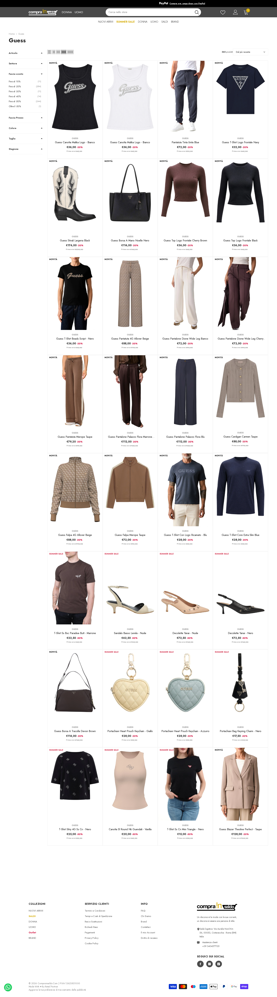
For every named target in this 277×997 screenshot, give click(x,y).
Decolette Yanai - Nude (185, 633)
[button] (49, 52)
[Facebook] (200, 964)
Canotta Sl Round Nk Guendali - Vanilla (130, 829)
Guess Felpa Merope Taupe (130, 535)
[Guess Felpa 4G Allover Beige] (75, 489)
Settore (13, 63)
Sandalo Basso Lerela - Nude (130, 633)
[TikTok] (218, 964)
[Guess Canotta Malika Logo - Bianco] (75, 97)
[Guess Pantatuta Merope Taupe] (75, 391)
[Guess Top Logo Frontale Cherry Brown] (185, 195)
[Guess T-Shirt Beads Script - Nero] (75, 293)
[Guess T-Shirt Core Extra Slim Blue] (240, 489)
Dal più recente (243, 52)
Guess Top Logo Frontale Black (240, 240)
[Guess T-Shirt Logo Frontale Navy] (240, 97)
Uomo (79, 12)
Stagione (13, 149)
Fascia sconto (16, 74)
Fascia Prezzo (16, 117)
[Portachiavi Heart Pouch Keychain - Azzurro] (185, 686)
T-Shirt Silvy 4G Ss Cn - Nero (75, 829)
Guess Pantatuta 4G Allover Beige (130, 339)
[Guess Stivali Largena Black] (75, 195)
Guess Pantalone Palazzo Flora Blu (185, 437)
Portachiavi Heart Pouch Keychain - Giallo (130, 731)
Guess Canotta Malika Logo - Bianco (75, 142)
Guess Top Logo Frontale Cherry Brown (185, 240)
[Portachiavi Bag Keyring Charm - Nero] (240, 686)
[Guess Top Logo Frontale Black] (240, 195)
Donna (66, 12)
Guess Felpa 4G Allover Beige (75, 535)
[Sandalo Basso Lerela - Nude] (130, 588)
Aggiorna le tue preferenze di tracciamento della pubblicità (57, 989)
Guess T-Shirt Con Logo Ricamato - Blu (185, 535)
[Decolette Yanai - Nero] (240, 588)
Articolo (13, 53)
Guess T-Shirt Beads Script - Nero (75, 339)
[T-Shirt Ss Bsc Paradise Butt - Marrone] (75, 588)
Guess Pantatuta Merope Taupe (75, 437)
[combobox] (149, 12)
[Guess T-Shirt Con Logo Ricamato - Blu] (185, 489)
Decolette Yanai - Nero (240, 633)
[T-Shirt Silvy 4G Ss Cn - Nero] (75, 784)
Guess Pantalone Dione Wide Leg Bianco (185, 339)
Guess (21, 33)
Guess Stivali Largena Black (75, 240)
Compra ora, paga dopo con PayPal (143, 3)
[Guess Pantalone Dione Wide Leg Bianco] (185, 293)
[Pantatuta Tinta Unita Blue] (185, 97)
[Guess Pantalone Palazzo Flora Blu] (185, 391)
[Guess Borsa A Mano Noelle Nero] (130, 195)
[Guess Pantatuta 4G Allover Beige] (130, 293)
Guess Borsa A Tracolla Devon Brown (75, 731)
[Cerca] (153, 12)
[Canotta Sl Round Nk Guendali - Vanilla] (130, 784)
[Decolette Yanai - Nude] (185, 588)
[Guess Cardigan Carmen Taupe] (240, 391)
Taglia (12, 138)
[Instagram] (209, 964)
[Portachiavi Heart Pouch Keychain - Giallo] (130, 686)
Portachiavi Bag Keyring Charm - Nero (240, 731)
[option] (138, 3)
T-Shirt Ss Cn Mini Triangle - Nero (185, 829)
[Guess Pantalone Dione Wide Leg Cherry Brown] (240, 293)
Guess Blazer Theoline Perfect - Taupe (240, 829)
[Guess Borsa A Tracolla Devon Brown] (75, 686)
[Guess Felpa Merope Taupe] (130, 489)
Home (12, 33)
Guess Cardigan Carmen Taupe (240, 437)
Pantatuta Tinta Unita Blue (185, 142)
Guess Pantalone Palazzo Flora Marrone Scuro (130, 437)
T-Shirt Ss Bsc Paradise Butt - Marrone (75, 633)
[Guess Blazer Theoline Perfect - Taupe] (240, 784)
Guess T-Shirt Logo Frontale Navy (240, 142)
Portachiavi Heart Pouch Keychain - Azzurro (185, 731)
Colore (12, 128)
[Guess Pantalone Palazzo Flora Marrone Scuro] (130, 391)
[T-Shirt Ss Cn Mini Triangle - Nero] (185, 784)
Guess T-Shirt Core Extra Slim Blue (240, 535)
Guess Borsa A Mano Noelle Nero (130, 240)
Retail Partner (51, 986)
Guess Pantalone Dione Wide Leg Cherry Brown (240, 339)
